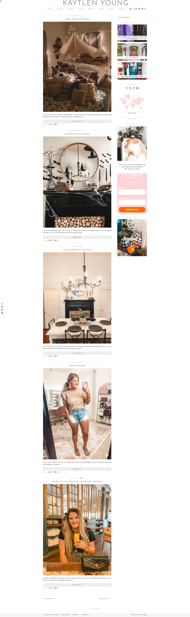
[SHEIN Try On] (77, 459)
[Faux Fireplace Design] (77, 343)
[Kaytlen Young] (95, 3)
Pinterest (85, 614)
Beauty (91, 8)
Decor (101, 8)
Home (49, 8)
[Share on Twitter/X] (52, 124)
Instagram (65, 614)
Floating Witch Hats (77, 134)
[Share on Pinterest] (55, 124)
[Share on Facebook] (49, 124)
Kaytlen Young (53, 614)
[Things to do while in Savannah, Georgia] (77, 575)
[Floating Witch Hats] (77, 227)
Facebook (75, 614)
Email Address (126, 198)
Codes (110, 8)
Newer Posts (104, 598)
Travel (81, 8)
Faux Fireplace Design (77, 250)
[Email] (142, 9)
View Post (77, 121)
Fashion (71, 8)
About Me (121, 8)
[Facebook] (139, 9)
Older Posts (50, 598)
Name (121, 188)
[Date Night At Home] (77, 111)
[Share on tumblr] (58, 124)
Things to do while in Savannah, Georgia (77, 481)
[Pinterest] (136, 9)
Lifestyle (59, 8)
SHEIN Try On (77, 365)
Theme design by (139, 614)
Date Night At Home (77, 19)
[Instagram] (133, 9)
